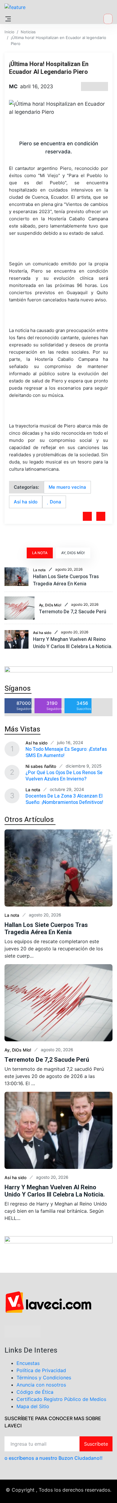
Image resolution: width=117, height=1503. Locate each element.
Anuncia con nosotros (41, 1385)
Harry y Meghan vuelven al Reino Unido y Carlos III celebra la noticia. (72, 643)
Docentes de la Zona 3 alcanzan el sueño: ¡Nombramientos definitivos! (64, 799)
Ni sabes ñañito (41, 766)
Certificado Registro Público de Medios (61, 1399)
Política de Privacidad (41, 1370)
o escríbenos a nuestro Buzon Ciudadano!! (53, 1458)
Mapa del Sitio (32, 1406)
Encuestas (28, 1363)
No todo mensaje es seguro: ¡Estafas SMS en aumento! (66, 752)
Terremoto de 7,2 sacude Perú (72, 611)
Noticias (28, 31)
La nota (39, 570)
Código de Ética (34, 1392)
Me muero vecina (67, 487)
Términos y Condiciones (43, 1378)
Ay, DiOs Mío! (50, 605)
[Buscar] (108, 19)
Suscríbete (96, 1444)
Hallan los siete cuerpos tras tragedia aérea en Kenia (66, 580)
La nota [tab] (39, 553)
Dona (55, 502)
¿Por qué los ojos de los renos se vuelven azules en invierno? (64, 776)
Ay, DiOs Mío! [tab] (73, 553)
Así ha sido (26, 502)
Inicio (9, 31)
